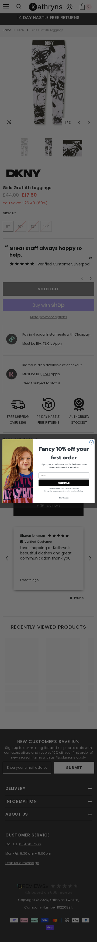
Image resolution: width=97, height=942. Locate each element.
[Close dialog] (91, 442)
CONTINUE (64, 482)
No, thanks (64, 497)
